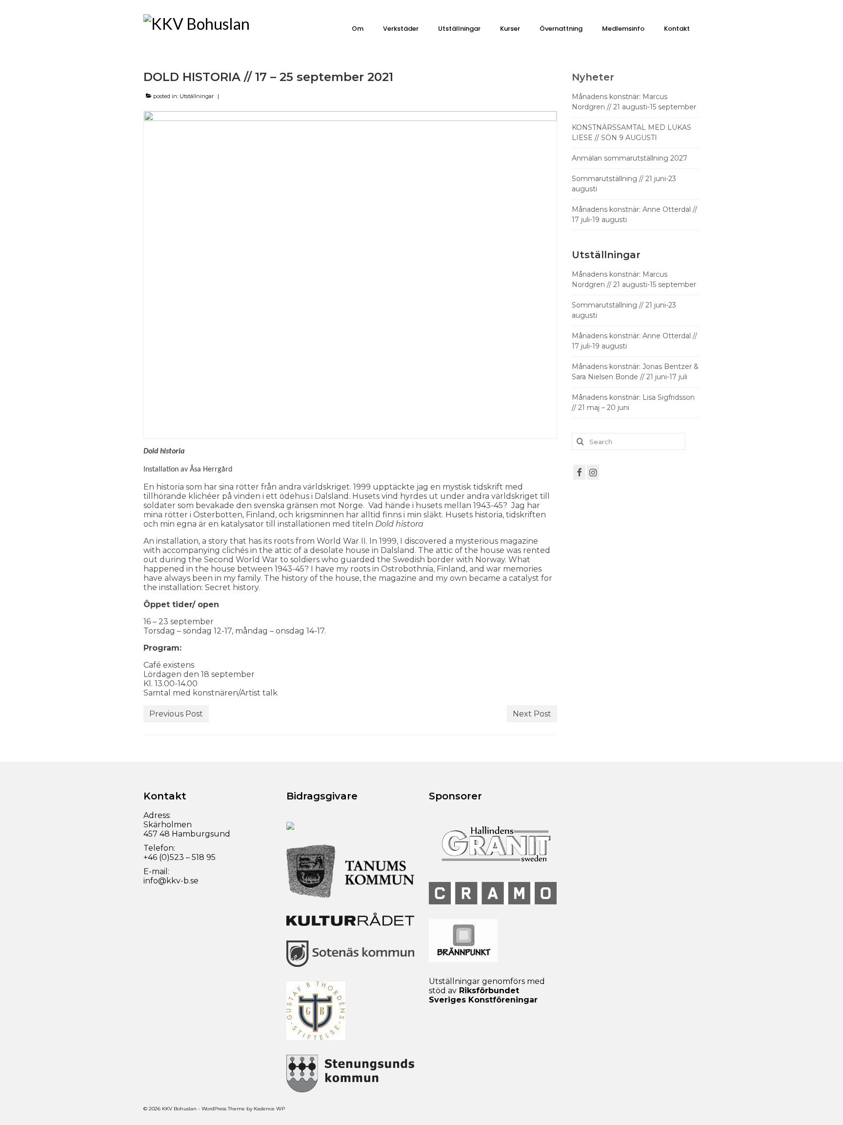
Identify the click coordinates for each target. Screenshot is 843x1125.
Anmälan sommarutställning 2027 (629, 158)
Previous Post (176, 713)
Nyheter (593, 77)
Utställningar (197, 96)
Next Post (532, 713)
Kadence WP (269, 1108)
